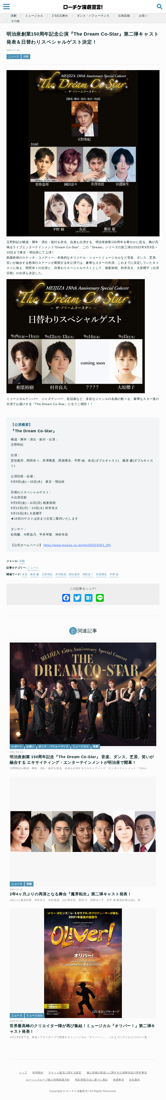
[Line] (100, 598)
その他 (15, 21)
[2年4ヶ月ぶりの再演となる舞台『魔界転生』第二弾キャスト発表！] (83, 831)
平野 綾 (114, 574)
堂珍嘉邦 (74, 574)
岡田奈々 (88, 574)
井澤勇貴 (60, 574)
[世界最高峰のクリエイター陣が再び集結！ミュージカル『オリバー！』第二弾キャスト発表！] (83, 963)
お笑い (143, 15)
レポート (16, 746)
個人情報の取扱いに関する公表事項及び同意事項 (117, 1072)
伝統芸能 (124, 15)
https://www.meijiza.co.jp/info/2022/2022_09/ (77, 545)
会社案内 (134, 1079)
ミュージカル (34, 15)
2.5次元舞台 (60, 15)
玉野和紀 (47, 574)
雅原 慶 (34, 574)
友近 (24, 574)
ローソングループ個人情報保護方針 (48, 1079)
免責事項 (118, 1079)
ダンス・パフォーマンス (93, 15)
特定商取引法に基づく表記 (91, 1079)
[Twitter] (77, 598)
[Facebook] (66, 598)
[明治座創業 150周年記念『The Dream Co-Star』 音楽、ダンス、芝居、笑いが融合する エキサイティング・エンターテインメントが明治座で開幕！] (83, 694)
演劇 (13, 15)
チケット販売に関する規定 (64, 1072)
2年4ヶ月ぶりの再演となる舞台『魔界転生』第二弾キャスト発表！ (71, 894)
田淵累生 (101, 574)
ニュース (13, 56)
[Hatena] (89, 598)
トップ (23, 1072)
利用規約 (37, 1072)
